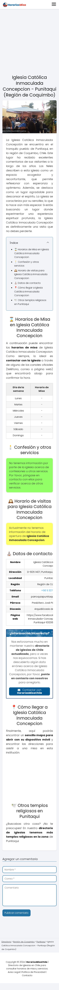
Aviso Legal (14, 972)
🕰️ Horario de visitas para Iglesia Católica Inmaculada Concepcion (30, 274)
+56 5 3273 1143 (50, 590)
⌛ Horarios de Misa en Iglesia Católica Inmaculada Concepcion (31, 253)
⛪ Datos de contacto (27, 283)
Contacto (27, 975)
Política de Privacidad (33, 972)
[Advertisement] (29, 42)
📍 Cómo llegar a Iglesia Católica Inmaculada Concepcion (28, 291)
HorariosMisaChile (37, 961)
